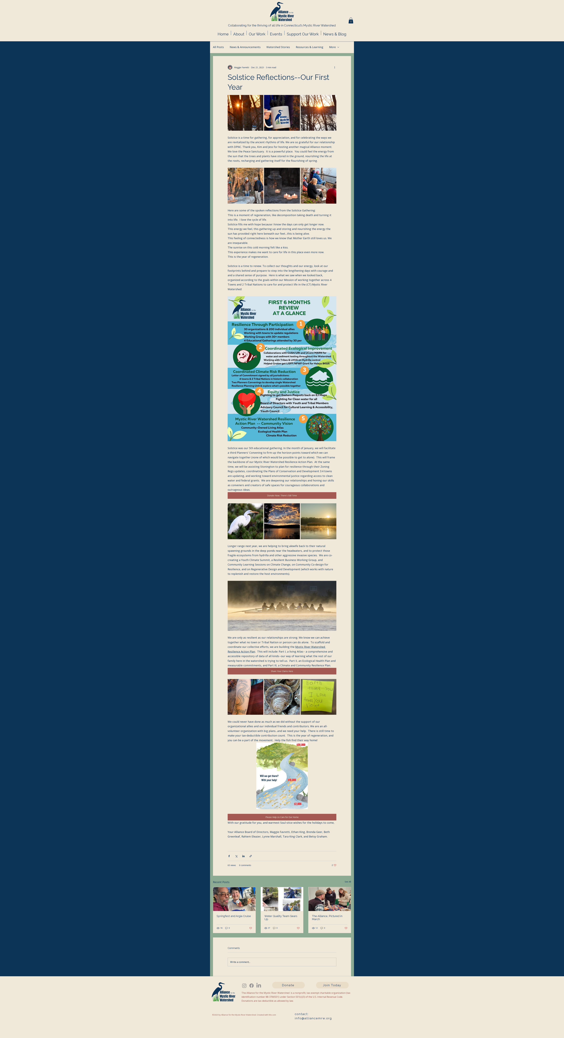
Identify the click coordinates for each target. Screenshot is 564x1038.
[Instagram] (244, 985)
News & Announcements (245, 47)
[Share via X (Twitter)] (236, 856)
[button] (350, 20)
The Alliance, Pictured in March (327, 918)
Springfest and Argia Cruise (234, 916)
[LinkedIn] (259, 985)
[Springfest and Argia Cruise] (234, 899)
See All (348, 881)
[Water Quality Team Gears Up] (282, 899)
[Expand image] (245, 113)
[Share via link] (250, 856)
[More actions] (334, 67)
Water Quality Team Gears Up (280, 918)
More (332, 47)
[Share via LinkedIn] (243, 856)
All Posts (218, 47)
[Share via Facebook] (229, 856)
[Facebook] (251, 985)
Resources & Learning (309, 47)
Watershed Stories (278, 47)
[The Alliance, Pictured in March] (329, 899)
